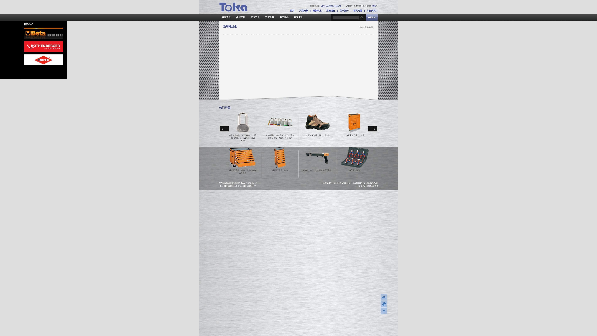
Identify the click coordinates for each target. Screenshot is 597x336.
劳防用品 (284, 17)
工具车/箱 (269, 17)
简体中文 (357, 6)
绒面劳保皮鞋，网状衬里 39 (317, 135)
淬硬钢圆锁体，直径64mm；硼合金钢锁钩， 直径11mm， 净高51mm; (243, 138)
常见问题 (357, 10)
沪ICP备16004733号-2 (368, 186)
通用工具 (226, 17)
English (349, 6)
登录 (374, 6)
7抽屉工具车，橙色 (280, 170)
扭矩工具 (240, 17)
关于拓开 (344, 10)
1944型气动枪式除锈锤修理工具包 (317, 170)
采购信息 (330, 10)
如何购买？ (372, 10)
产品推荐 (303, 10)
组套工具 (298, 17)
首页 (292, 10)
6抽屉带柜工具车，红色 (355, 135)
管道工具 (255, 17)
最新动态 (317, 10)
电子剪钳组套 (354, 170)
